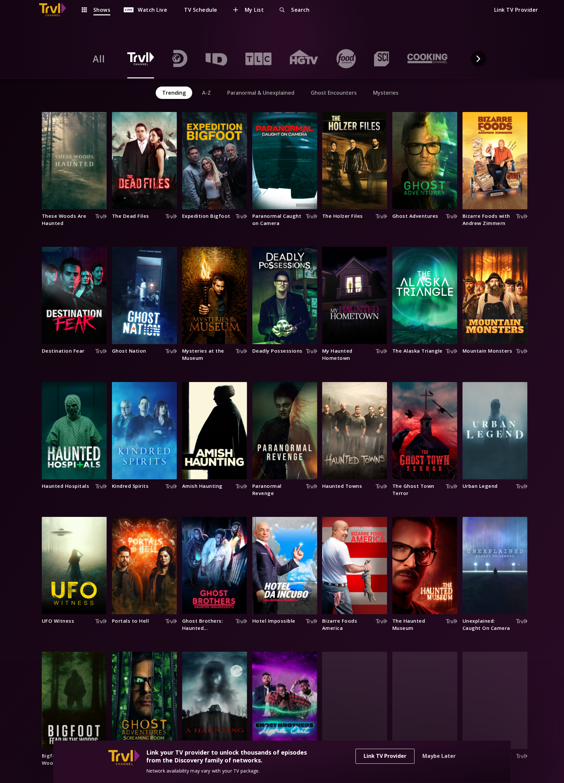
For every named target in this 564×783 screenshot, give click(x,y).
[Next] (478, 59)
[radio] (99, 58)
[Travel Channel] (55, 9)
